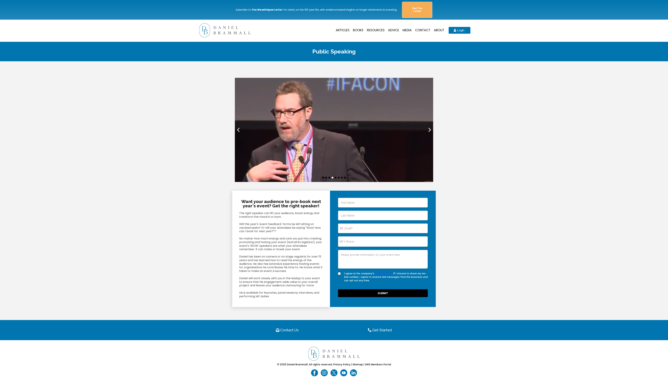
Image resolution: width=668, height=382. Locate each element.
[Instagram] (324, 373)
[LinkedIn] (353, 373)
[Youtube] (344, 373)
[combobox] (342, 241)
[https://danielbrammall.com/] (225, 30)
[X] (334, 373)
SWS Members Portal (378, 364)
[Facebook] (314, 373)
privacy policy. (383, 273)
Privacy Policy (341, 364)
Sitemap (357, 364)
